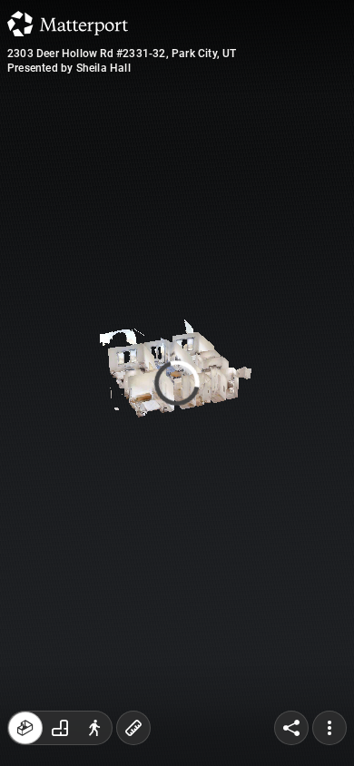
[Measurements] (133, 728)
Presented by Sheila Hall (69, 68)
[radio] (25, 728)
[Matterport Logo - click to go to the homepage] (68, 23)
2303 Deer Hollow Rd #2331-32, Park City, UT (122, 53)
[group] (60, 728)
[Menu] (329, 728)
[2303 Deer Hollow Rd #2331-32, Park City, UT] (177, 383)
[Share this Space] (291, 728)
